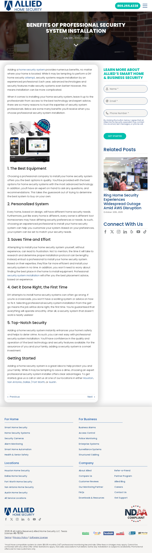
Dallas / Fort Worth (34, 382)
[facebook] (105, 231)
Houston (88, 378)
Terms (8, 537)
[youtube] (138, 231)
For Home (12, 419)
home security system (32, 69)
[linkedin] (125, 231)
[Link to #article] (76, 45)
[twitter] (112, 231)
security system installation (23, 275)
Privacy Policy (20, 537)
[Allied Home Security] (23, 2)
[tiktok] (145, 231)
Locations (12, 463)
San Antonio (14, 382)
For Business (88, 419)
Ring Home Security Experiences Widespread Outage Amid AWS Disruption (122, 201)
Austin (52, 382)
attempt (30, 77)
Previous (15, 396)
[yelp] (131, 231)
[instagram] (118, 231)
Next (90, 396)
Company (86, 463)
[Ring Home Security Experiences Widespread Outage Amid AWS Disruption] (126, 159)
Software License (39, 537)
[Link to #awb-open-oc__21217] (145, 5)
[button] (106, 185)
